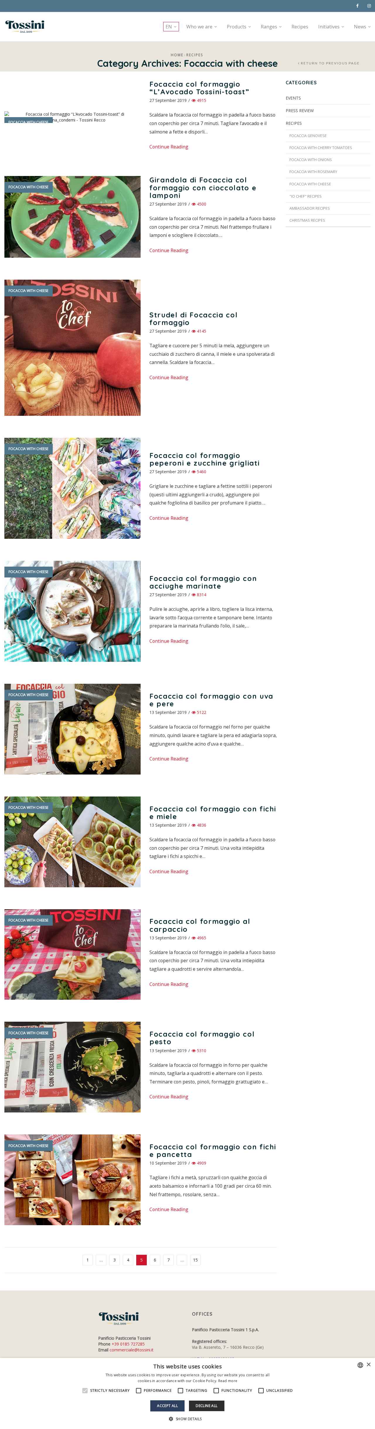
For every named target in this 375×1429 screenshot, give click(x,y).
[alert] (187, 1393)
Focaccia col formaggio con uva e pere (211, 700)
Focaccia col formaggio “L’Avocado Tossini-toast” (199, 88)
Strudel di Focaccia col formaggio (193, 318)
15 (195, 1260)
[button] (187, 1419)
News (360, 26)
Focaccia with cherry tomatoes (320, 147)
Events (293, 98)
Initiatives (329, 26)
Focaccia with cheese (28, 122)
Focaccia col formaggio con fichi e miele (212, 812)
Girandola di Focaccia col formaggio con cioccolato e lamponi (202, 187)
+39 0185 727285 (128, 1344)
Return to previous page (330, 63)
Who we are (199, 26)
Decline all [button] (206, 1405)
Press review (300, 110)
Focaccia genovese (308, 135)
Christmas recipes (307, 220)
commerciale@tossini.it (132, 1350)
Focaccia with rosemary (313, 171)
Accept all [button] (167, 1405)
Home (177, 54)
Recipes (300, 26)
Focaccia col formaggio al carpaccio (199, 925)
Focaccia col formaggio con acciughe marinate (203, 582)
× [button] (368, 1365)
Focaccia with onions (310, 159)
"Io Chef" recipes (305, 196)
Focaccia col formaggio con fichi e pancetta (212, 1150)
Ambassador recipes (309, 208)
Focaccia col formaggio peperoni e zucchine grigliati (204, 459)
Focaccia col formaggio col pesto (202, 1038)
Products (236, 26)
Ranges (269, 26)
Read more (228, 1380)
